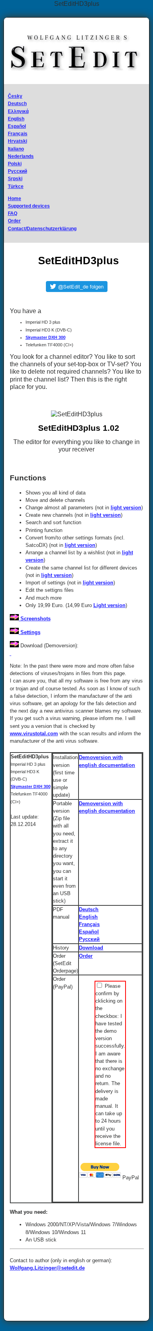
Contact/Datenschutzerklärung (42, 228)
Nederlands (21, 156)
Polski (15, 164)
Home (14, 198)
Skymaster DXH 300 (46, 337)
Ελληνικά (18, 111)
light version (126, 508)
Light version (109, 605)
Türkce (16, 186)
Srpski (15, 178)
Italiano (16, 149)
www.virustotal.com (34, 733)
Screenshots (35, 619)
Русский (17, 171)
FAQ (12, 213)
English (16, 119)
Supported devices (29, 206)
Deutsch (17, 103)
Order (14, 221)
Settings (29, 632)
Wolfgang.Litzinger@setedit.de (47, 1268)
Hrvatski (17, 141)
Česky (15, 96)
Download (91, 948)
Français (17, 133)
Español (17, 126)
